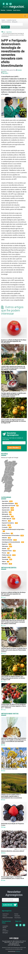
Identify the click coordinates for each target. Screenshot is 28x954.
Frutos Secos (6, 533)
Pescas (4, 553)
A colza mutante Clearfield (9, 769)
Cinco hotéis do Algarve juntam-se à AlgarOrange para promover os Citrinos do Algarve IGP (13, 421)
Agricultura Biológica (8, 503)
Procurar (6, 27)
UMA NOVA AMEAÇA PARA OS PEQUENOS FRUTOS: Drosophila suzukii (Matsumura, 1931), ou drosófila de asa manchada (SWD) (13, 740)
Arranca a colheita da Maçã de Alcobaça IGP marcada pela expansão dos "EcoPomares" (13, 341)
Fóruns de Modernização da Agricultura (13, 529)
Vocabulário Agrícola (11, 20)
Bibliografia (14, 21)
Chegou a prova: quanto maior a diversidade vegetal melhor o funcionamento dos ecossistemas (11, 796)
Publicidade (17, 915)
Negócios (4, 544)
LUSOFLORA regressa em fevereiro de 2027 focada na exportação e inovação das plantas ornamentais (13, 368)
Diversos (4, 520)
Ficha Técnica (17, 917)
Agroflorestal (5, 507)
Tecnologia (5, 559)
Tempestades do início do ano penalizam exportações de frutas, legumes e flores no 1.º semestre (13, 706)
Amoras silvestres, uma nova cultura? (12, 851)
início (4, 32)
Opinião (4, 548)
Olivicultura (5, 546)
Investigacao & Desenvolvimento (11, 542)
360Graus (18, 951)
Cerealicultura (6, 516)
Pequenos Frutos (7, 550)
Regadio (4, 557)
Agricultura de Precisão (8, 505)
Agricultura (9, 32)
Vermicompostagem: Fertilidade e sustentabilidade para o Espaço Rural (12, 877)
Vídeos (4, 561)
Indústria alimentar (7, 540)
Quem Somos (16, 10)
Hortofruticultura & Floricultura (10, 535)
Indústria (4, 537)
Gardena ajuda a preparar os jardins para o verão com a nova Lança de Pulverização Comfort (13, 394)
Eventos (4, 525)
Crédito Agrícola (6, 518)
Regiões (3, 20)
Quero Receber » (14, 448)
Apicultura (5, 512)
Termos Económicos (6, 21)
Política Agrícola (6, 555)
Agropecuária (6, 510)
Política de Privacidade (8, 917)
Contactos (9, 10)
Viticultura (5, 563)
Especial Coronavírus (8, 523)
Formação (5, 527)
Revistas (3, 10)
